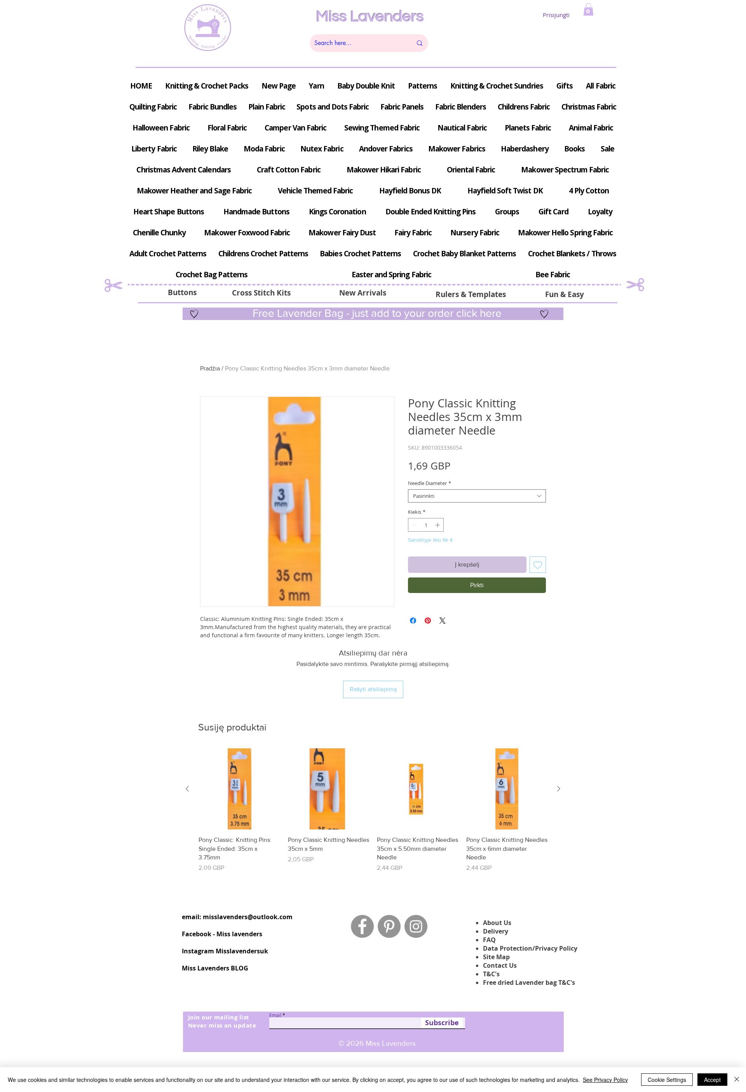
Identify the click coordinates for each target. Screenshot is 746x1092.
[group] (373, 815)
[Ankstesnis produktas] (187, 788)
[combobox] (477, 496)
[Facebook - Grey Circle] (362, 926)
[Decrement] (413, 525)
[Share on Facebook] (413, 620)
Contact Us (500, 965)
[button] (588, 9)
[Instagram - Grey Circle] (415, 926)
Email (275, 1015)
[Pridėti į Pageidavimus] (538, 564)
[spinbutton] (426, 525)
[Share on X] (442, 620)
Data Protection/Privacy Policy (530, 948)
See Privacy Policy (605, 1079)
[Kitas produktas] (558, 788)
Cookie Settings (667, 1079)
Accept (712, 1079)
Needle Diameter (429, 483)
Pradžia (210, 368)
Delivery (495, 931)
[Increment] (438, 525)
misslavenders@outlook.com (248, 917)
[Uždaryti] (736, 1079)
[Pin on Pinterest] (427, 620)
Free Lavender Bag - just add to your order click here (376, 313)
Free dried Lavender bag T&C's (529, 982)
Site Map (496, 957)
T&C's (491, 974)
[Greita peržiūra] (239, 789)
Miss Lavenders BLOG (215, 968)
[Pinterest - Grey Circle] (389, 926)
